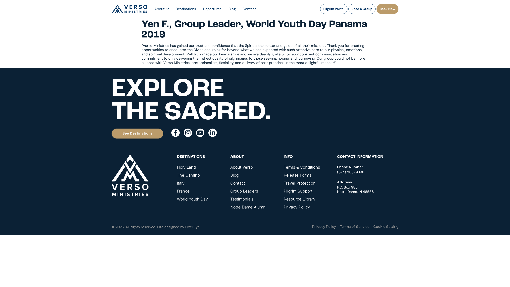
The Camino (188, 175)
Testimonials (241, 199)
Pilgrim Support (298, 191)
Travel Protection (300, 183)
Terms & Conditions (302, 167)
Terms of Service (354, 227)
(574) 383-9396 (350, 172)
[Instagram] (188, 133)
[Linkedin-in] (212, 133)
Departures (212, 9)
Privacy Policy (297, 207)
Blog (232, 9)
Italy (180, 183)
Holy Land (186, 167)
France (183, 191)
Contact (249, 9)
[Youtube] (200, 133)
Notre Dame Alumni (248, 207)
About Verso (241, 167)
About (159, 9)
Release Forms (297, 175)
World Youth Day (192, 199)
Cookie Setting (385, 227)
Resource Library (299, 199)
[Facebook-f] (175, 133)
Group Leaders (244, 191)
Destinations (186, 9)
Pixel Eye (192, 227)
